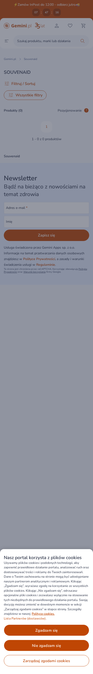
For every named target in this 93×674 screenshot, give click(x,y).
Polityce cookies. (43, 614)
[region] (46, 611)
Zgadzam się (46, 630)
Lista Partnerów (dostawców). (25, 618)
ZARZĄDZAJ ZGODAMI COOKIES (46, 661)
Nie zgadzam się (46, 645)
